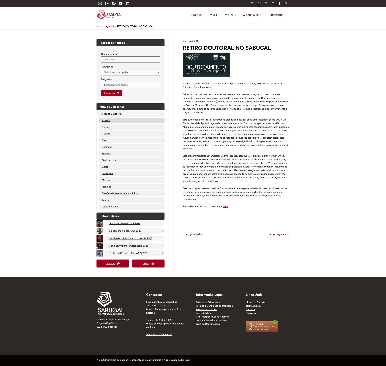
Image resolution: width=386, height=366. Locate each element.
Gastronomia (109, 160)
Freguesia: (106, 79)
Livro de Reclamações (208, 323)
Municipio (107, 173)
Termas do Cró (254, 305)
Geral (105, 166)
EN (259, 3)
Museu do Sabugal (256, 302)
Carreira (250, 309)
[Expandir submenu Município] (204, 15)
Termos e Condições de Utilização (214, 305)
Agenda (106, 120)
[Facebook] (113, 3)
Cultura (106, 133)
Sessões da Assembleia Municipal (120, 193)
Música (106, 180)
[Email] (99, 3)
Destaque (107, 146)
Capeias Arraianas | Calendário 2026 (128, 245)
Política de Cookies (206, 309)
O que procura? (109, 54)
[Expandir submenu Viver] (219, 15)
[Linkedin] (127, 3)
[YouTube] (120, 3)
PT (252, 3)
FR (266, 3)
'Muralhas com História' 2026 (124, 223)
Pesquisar (110, 93)
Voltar (146, 263)
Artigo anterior (192, 234)
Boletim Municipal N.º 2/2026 (125, 230)
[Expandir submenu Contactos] (285, 15)
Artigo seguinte (279, 234)
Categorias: (107, 66)
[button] (286, 3)
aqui (225, 206)
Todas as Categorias (111, 113)
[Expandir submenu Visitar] (235, 15)
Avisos (105, 127)
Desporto (107, 140)
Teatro (105, 200)
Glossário (251, 313)
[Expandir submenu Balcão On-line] (263, 15)
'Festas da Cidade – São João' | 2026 (128, 253)
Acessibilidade (204, 313)
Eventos (106, 153)
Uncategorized (110, 206)
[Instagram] (106, 3)
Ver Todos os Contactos (159, 334)
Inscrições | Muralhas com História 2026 (130, 238)
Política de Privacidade (208, 302)
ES (273, 3)
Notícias (106, 186)
